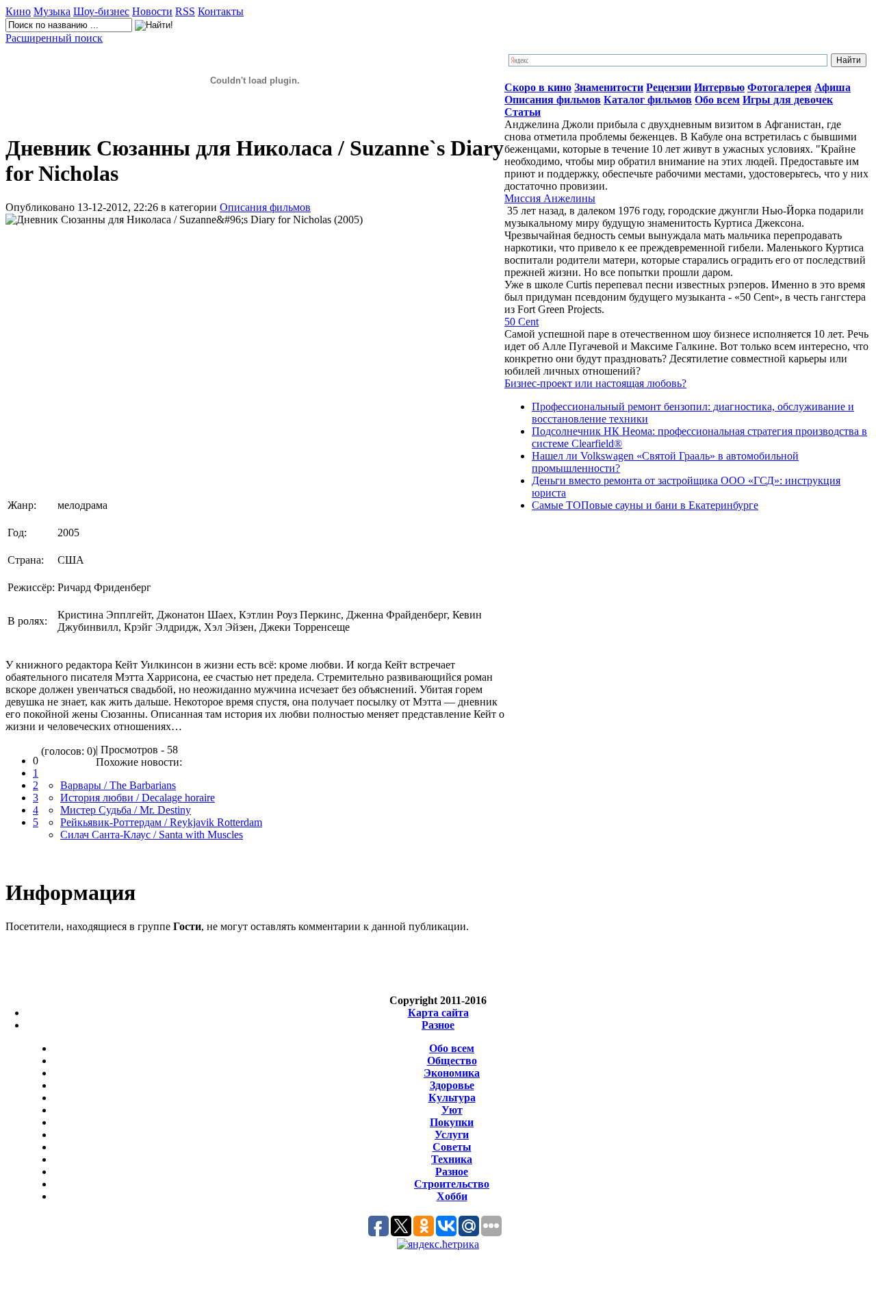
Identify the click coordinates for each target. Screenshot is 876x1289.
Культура (452, 1097)
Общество (452, 1060)
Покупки (452, 1122)
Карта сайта (438, 1012)
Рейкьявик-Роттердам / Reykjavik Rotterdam (161, 822)
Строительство (451, 1184)
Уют (452, 1110)
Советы (452, 1147)
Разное (438, 1025)
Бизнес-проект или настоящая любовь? (595, 383)
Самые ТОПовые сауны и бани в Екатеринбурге (645, 505)
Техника (451, 1159)
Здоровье (452, 1085)
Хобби (452, 1196)
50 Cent (521, 321)
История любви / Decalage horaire (137, 797)
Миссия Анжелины (549, 198)
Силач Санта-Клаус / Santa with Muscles (151, 834)
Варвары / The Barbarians (118, 785)
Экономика (452, 1073)
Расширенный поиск (54, 38)
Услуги (452, 1134)
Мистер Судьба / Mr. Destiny (125, 810)
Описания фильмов (265, 207)
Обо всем (451, 1048)
